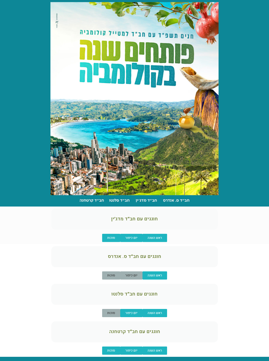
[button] (131, 275)
